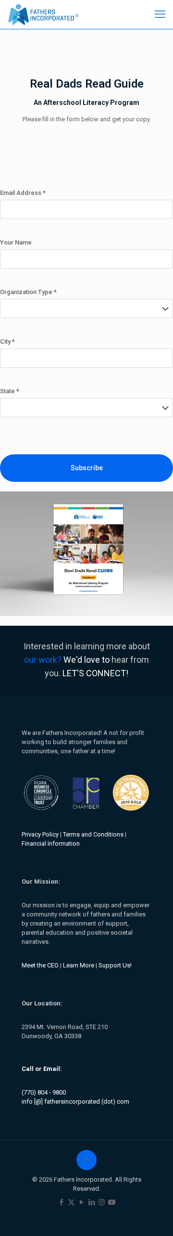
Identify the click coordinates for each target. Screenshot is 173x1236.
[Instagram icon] (101, 1202)
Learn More (78, 965)
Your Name (16, 242)
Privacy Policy (40, 834)
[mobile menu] (160, 14)
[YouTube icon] (81, 1202)
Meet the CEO (40, 965)
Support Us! (115, 965)
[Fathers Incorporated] (43, 14)
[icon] (111, 1202)
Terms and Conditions (93, 834)
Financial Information (51, 843)
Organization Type (28, 292)
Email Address (23, 192)
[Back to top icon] (86, 1160)
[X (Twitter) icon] (71, 1202)
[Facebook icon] (61, 1202)
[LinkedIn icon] (91, 1202)
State (9, 391)
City (7, 341)
